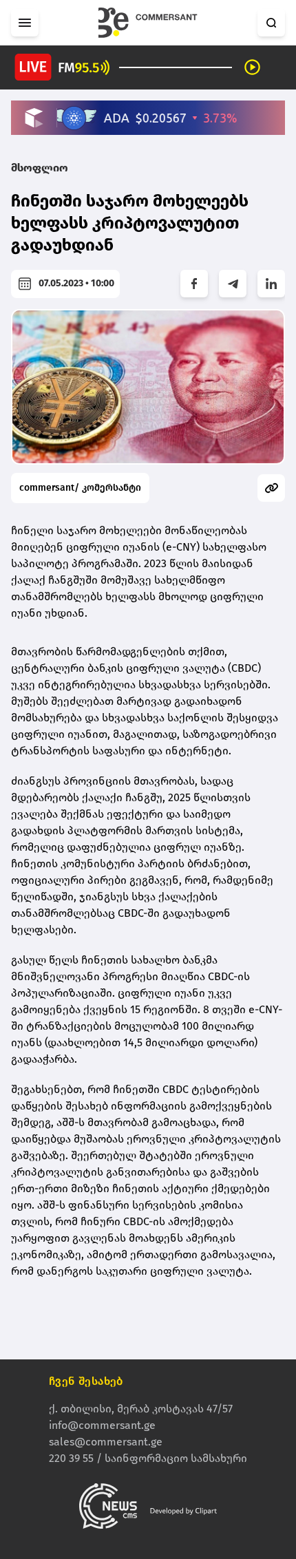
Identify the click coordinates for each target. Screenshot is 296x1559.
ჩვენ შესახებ (86, 1381)
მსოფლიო (39, 167)
